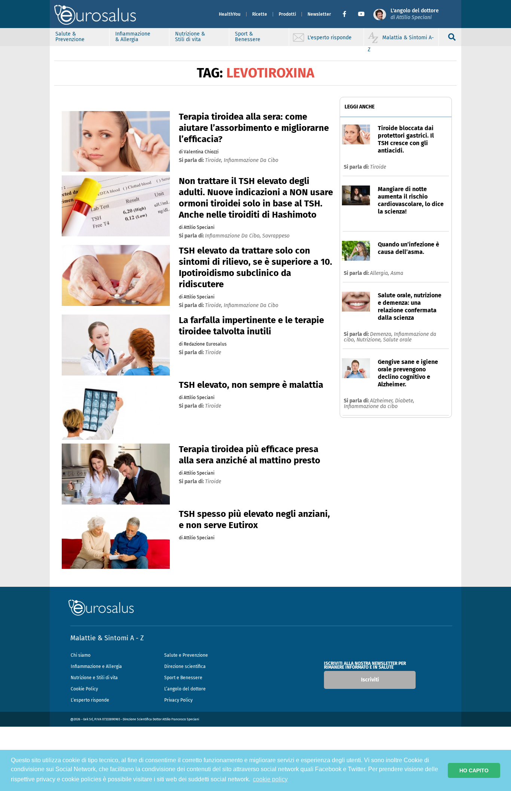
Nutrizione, (370, 340)
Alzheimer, (382, 401)
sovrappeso (276, 236)
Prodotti (287, 14)
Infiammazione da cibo (371, 406)
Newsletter (319, 14)
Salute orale (397, 340)
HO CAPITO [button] (474, 770)
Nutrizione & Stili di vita (190, 37)
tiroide (213, 352)
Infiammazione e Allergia (96, 666)
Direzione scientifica (185, 666)
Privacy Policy (178, 700)
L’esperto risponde (90, 700)
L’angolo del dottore (185, 689)
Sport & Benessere (247, 37)
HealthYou (230, 14)
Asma (397, 273)
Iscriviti (370, 680)
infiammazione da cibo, (233, 236)
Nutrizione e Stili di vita (94, 677)
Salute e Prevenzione (186, 655)
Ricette (259, 14)
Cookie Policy (84, 689)
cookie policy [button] (270, 779)
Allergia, (380, 273)
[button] (347, 14)
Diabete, (404, 401)
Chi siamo (81, 655)
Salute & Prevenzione (70, 37)
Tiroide (378, 167)
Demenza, (382, 334)
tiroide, (214, 160)
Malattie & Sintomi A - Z (107, 638)
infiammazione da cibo (251, 160)
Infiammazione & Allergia (132, 37)
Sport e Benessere (183, 677)
